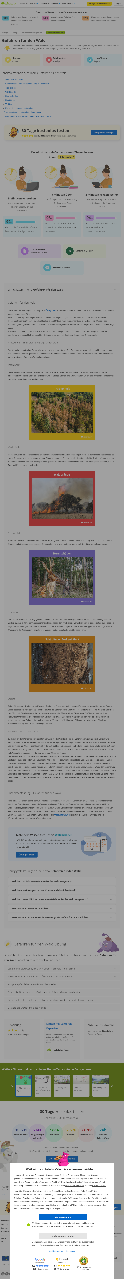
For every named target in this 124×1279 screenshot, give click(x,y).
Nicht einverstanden (63, 1236)
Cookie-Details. (99, 1186)
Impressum (70, 1251)
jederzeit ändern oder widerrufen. (36, 1205)
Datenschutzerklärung (74, 1186)
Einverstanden (63, 1217)
